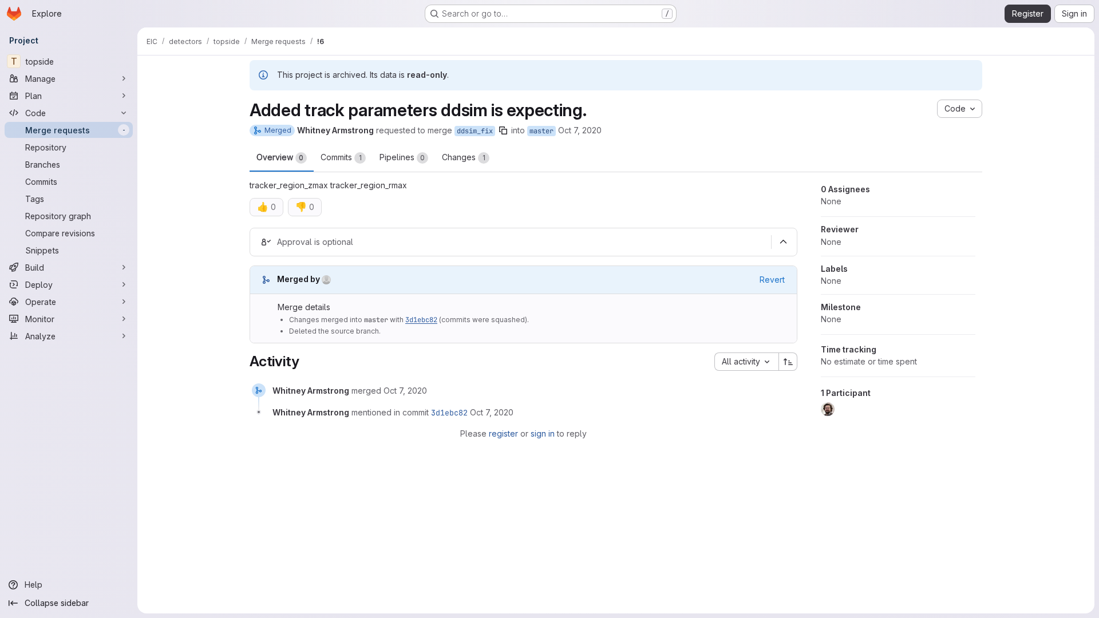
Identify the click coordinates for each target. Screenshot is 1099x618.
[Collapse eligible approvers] (783, 242)
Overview (279, 157)
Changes (463, 157)
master (541, 131)
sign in (543, 433)
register (503, 433)
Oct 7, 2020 (580, 130)
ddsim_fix (475, 131)
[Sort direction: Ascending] (788, 361)
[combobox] (746, 361)
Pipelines (402, 157)
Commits (341, 157)
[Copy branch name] (503, 130)
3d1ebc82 (421, 319)
